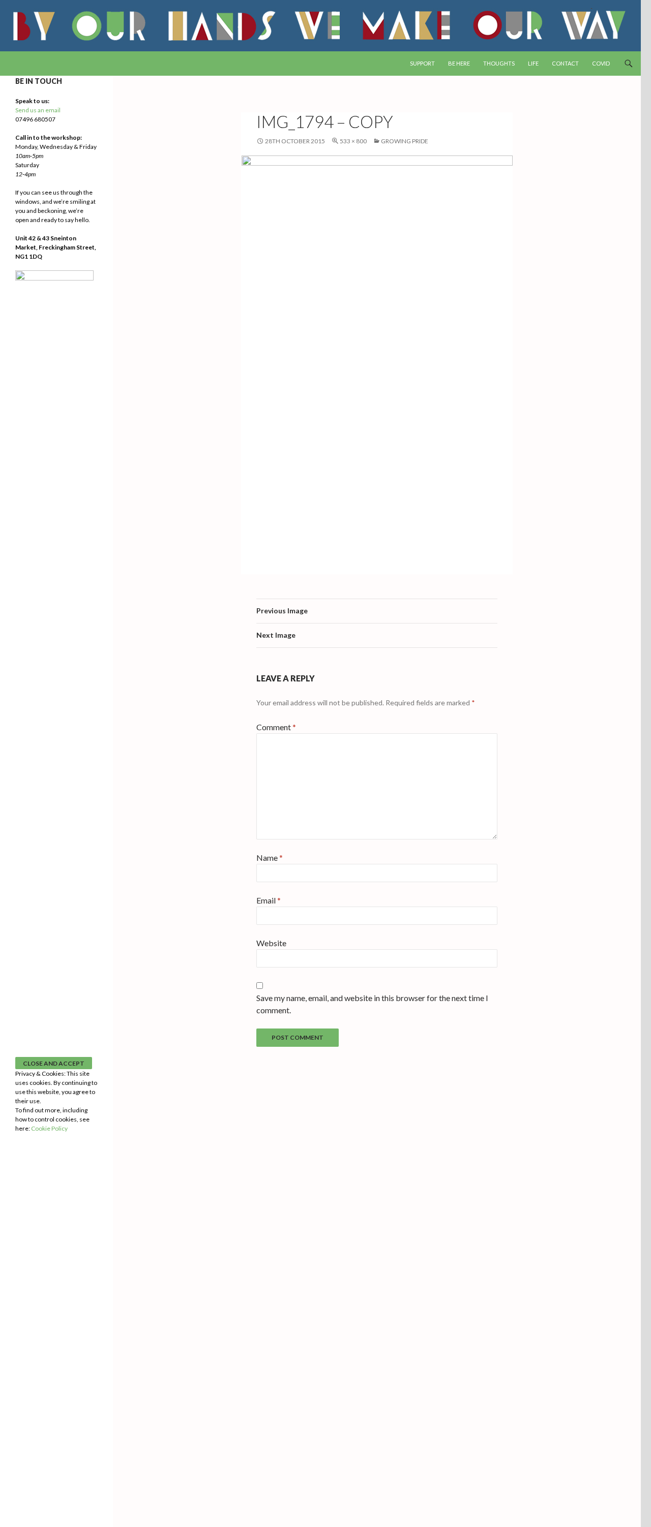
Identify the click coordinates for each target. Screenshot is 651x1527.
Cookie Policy (49, 1128)
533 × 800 (353, 141)
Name (269, 857)
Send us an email (38, 110)
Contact (565, 63)
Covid (601, 63)
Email (268, 900)
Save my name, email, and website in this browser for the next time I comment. (372, 1004)
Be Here (459, 63)
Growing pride (404, 141)
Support (422, 63)
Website (271, 943)
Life (533, 63)
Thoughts (499, 63)
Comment (276, 727)
